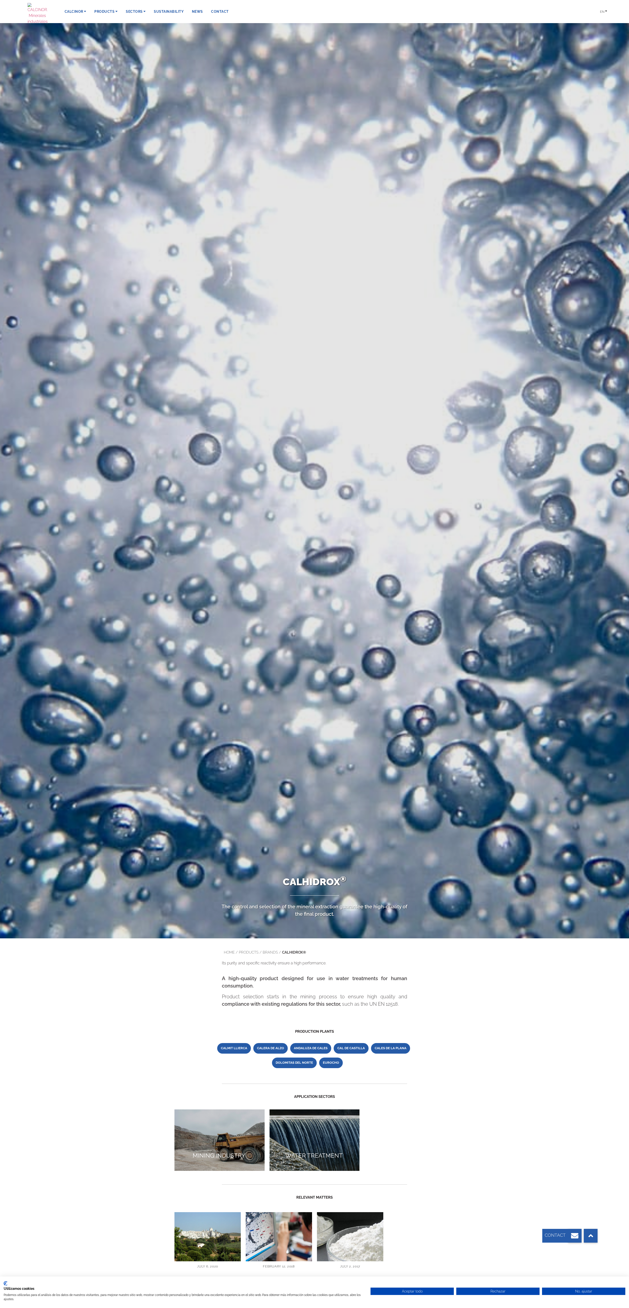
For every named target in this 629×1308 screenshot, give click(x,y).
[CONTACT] (575, 1236)
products (248, 952)
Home (229, 952)
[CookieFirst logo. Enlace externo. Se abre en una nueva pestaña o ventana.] (5, 1283)
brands (270, 952)
